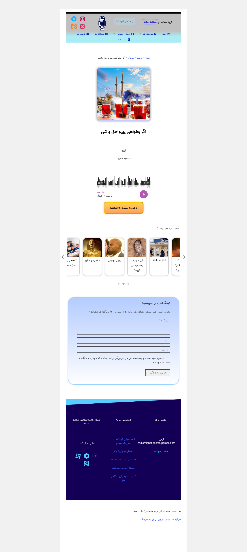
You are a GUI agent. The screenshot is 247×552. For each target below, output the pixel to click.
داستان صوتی (124, 34)
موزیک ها (148, 34)
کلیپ (133, 476)
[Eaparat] (78, 456)
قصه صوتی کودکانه (125, 439)
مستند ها (100, 34)
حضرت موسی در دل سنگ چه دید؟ (102, 265)
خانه (164, 34)
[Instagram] (82, 19)
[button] (184, 257)
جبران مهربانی (169, 260)
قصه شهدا (130, 460)
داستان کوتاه (135, 58)
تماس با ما (122, 40)
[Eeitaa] (74, 26)
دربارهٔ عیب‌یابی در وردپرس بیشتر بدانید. (160, 519)
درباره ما (81, 34)
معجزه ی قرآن (146, 260)
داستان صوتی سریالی (123, 468)
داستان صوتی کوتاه (124, 451)
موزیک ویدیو (123, 443)
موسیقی (123, 476)
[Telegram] (74, 19)
